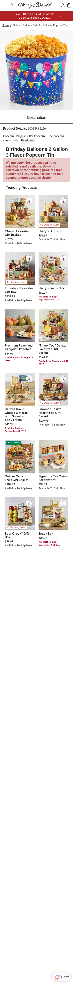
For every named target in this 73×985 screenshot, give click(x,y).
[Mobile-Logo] (35, 5)
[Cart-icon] (69, 5)
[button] (36, 16)
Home (5, 25)
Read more (28, 140)
